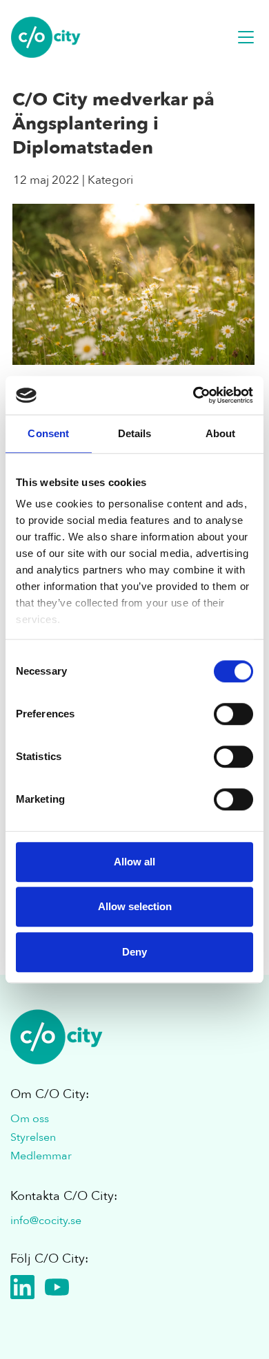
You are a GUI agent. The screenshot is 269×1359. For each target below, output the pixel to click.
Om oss (29, 1118)
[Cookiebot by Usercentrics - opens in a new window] (193, 395)
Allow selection (135, 906)
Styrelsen (33, 1137)
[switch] (233, 714)
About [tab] (221, 433)
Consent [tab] (48, 433)
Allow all (134, 861)
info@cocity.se (45, 1220)
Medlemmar (41, 1155)
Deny (134, 952)
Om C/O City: (49, 1094)
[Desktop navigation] (246, 37)
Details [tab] (135, 433)
